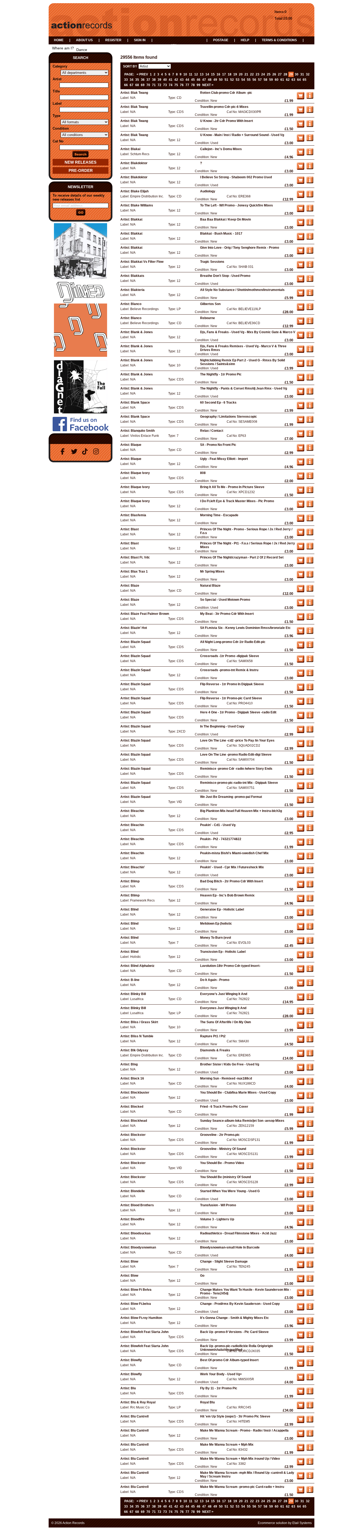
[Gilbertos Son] (309, 309)
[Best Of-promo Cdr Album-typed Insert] (309, 1365)
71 (154, 85)
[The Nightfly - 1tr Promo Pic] (309, 379)
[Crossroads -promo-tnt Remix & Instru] (309, 675)
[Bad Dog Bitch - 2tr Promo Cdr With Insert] (309, 886)
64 (299, 80)
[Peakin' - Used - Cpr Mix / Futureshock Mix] (309, 872)
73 (165, 85)
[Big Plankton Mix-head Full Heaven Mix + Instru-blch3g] (309, 816)
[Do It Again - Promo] (309, 985)
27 (280, 74)
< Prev (142, 74)
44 (187, 80)
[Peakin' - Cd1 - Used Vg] (309, 830)
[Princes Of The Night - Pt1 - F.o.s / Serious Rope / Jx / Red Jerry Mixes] (309, 548)
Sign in (140, 40)
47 (204, 80)
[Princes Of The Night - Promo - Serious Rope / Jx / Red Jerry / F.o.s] (309, 534)
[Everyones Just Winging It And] (309, 1013)
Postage (220, 40)
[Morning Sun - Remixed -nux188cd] (309, 1083)
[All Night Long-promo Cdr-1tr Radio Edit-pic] (309, 647)
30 (296, 74)
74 (170, 85)
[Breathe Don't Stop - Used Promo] (309, 281)
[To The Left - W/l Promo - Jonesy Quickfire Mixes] (309, 210)
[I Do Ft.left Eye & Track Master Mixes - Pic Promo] (309, 506)
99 (198, 85)
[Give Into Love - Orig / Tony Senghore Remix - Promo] (309, 253)
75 (176, 85)
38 (154, 80)
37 (148, 80)
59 (271, 80)
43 (182, 80)
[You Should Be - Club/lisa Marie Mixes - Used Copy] (309, 1097)
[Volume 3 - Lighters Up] (309, 1224)
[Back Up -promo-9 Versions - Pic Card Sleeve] (309, 1337)
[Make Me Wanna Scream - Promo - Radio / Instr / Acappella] (309, 1435)
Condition (61, 128)
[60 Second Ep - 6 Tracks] (309, 407)
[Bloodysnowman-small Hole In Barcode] (309, 1252)
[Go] (309, 1280)
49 (215, 80)
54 (243, 80)
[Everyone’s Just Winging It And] (309, 999)
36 (143, 80)
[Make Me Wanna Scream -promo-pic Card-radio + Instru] (309, 1492)
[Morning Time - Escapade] (309, 520)
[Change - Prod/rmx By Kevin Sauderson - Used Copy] (309, 1309)
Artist (57, 79)
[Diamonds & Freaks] (309, 1055)
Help (245, 40)
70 (148, 85)
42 (176, 80)
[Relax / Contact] (309, 436)
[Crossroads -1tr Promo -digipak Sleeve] (309, 661)
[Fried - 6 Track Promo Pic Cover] (309, 1112)
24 (263, 74)
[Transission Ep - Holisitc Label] (309, 957)
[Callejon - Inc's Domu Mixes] (309, 154)
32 (308, 74)
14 (207, 74)
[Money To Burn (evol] (309, 943)
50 (221, 80)
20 (241, 74)
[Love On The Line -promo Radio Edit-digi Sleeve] (309, 759)
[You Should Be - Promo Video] (309, 1168)
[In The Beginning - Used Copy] (309, 731)
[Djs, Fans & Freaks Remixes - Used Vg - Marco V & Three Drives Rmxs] (309, 351)
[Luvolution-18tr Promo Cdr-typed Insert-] (309, 971)
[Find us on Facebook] (63, 451)
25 (269, 74)
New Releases (80, 162)
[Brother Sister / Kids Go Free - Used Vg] (309, 1069)
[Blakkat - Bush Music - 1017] (309, 238)
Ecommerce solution (272, 1523)
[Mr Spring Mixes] (309, 576)
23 (257, 74)
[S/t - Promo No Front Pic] (309, 450)
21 (246, 74)
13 (202, 74)
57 (260, 80)
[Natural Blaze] (309, 590)
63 (293, 80)
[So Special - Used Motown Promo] (309, 605)
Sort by (130, 66)
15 (213, 74)
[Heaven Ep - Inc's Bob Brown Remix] (309, 900)
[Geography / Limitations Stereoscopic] (309, 422)
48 (210, 80)
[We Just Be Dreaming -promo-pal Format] (309, 802)
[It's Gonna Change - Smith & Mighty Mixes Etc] (309, 1323)
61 (282, 80)
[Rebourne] (309, 323)
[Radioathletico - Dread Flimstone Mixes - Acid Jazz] (309, 1238)
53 (237, 80)
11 (190, 74)
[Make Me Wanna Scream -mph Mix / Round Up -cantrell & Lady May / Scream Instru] (309, 1478)
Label (57, 103)
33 (126, 80)
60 (276, 80)
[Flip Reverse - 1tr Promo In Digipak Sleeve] (309, 689)
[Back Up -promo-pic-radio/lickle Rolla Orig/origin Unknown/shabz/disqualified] (309, 1351)
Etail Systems (302, 1523)
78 (193, 85)
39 (159, 80)
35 (137, 80)
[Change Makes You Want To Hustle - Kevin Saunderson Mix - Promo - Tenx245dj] (309, 1295)
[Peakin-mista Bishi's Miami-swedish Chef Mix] (309, 858)
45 (193, 80)
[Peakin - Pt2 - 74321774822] (309, 844)
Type (56, 116)
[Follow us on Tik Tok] (86, 451)
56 (254, 80)
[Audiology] (309, 196)
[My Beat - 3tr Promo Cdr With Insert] (309, 619)
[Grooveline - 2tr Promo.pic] (309, 1140)
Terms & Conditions (279, 40)
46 (198, 80)
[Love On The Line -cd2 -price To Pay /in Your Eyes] (309, 745)
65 (304, 80)
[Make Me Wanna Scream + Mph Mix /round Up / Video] (309, 1464)
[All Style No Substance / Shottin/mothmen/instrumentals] (309, 295)
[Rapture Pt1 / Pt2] (309, 1041)
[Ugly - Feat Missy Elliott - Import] (309, 464)
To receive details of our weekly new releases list (78, 197)
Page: (129, 74)
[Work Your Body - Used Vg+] (309, 1379)
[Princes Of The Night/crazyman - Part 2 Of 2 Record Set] (309, 562)
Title (56, 91)
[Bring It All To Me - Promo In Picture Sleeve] (309, 492)
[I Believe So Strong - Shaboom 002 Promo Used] (309, 182)
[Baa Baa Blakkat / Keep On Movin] (309, 224)
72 (159, 85)
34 (131, 80)
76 (182, 85)
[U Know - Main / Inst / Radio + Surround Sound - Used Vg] (309, 140)
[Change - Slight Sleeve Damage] (309, 1266)
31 (302, 74)
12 (196, 74)
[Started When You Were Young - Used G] (309, 1196)
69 (143, 85)
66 (126, 85)
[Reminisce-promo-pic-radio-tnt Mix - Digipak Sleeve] (309, 788)
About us (84, 40)
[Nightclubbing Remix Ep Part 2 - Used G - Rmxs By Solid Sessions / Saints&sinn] (309, 365)
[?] (309, 168)
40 (165, 80)
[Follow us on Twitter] (75, 451)
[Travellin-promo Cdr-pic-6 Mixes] (309, 112)
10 (185, 74)
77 (187, 85)
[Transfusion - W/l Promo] (309, 1210)
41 (170, 80)
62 (288, 80)
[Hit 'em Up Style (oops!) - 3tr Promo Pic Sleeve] (309, 1421)
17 (224, 74)
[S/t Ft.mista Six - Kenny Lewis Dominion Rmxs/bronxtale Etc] (309, 633)
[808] (309, 478)
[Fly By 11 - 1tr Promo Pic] (309, 1393)
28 (285, 74)
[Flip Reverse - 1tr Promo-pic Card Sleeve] (309, 703)
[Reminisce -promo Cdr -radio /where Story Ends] (309, 774)
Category (60, 66)
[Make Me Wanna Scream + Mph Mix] (309, 1449)
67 (131, 85)
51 (226, 80)
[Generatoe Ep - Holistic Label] (309, 914)
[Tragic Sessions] (309, 267)
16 (218, 74)
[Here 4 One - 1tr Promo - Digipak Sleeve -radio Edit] (309, 717)
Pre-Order (81, 170)
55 (249, 80)
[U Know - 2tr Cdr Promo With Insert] (309, 126)
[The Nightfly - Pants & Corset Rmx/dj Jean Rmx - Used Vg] (309, 393)
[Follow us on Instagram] (97, 451)
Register (113, 40)
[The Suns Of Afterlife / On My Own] (309, 1027)
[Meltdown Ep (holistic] (309, 928)
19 (235, 74)
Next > (207, 85)
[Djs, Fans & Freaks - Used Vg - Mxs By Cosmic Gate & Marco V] (309, 337)
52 (232, 80)
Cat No (58, 141)
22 (252, 74)
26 (274, 74)
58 (265, 80)
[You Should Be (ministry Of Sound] (309, 1182)
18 (229, 74)
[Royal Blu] (309, 1407)
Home (59, 40)
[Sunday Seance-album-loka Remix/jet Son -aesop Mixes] (309, 1126)
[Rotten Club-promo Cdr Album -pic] (309, 98)
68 (137, 85)
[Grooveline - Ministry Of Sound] (309, 1154)
